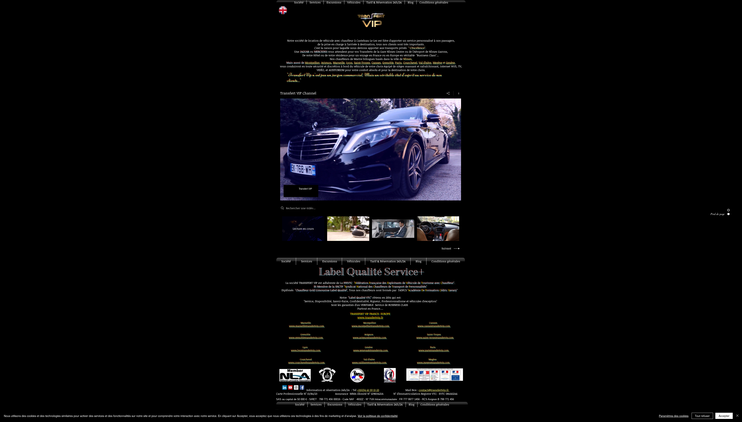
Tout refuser (702, 416)
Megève (437, 62)
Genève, (451, 62)
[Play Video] (348, 228)
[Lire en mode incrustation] (449, 195)
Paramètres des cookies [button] (673, 416)
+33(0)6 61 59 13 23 (368, 390)
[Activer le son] (291, 195)
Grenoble (388, 62)
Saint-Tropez (362, 62)
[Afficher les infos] (457, 93)
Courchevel (410, 62)
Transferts (366, 51)
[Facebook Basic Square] (302, 387)
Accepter (724, 416)
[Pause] (285, 195)
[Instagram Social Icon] (296, 387)
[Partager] (448, 93)
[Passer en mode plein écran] (455, 195)
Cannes (376, 62)
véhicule (359, 66)
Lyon (349, 62)
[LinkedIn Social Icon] (284, 387)
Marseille (339, 62)
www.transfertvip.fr (370, 317)
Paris (398, 62)
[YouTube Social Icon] (290, 387)
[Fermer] (737, 416)
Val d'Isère (425, 62)
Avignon (326, 62)
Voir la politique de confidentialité (378, 416)
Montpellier (312, 62)
